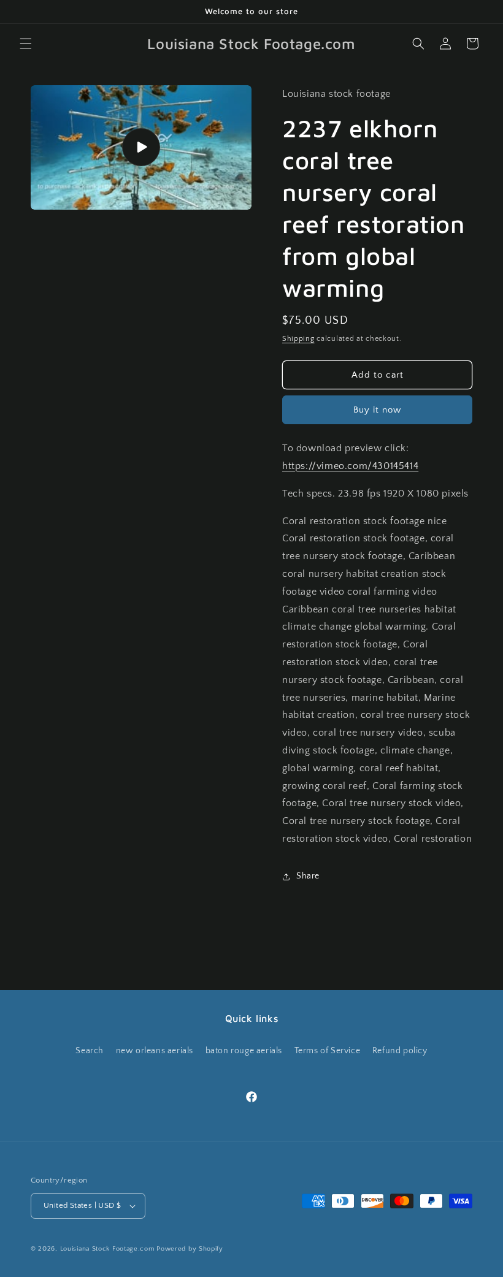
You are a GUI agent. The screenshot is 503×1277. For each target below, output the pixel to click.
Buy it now (377, 410)
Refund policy (400, 1051)
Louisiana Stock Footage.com (107, 1248)
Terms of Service (327, 1051)
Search (89, 1051)
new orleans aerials (154, 1051)
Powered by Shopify (189, 1248)
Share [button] (308, 876)
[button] (25, 43)
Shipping (298, 339)
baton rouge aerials (243, 1051)
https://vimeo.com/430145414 (350, 465)
